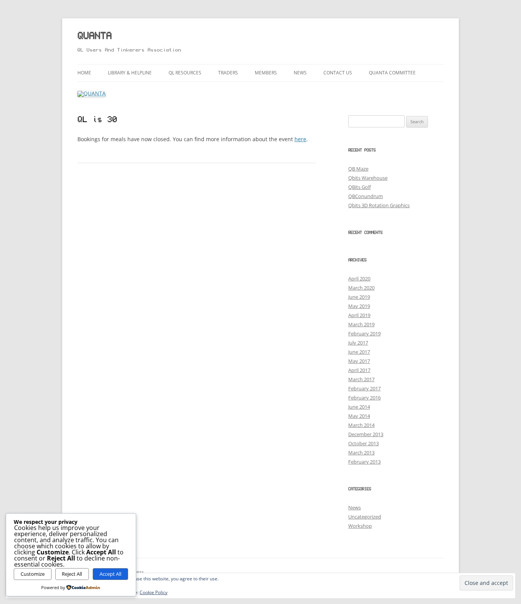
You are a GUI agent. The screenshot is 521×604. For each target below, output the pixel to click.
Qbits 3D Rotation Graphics (379, 205)
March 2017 (361, 379)
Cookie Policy (153, 592)
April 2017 (359, 370)
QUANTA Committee (392, 72)
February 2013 (364, 461)
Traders (228, 72)
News (300, 72)
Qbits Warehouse (368, 177)
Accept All (110, 573)
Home (84, 72)
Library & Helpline (130, 72)
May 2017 (359, 361)
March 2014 (361, 425)
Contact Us (337, 72)
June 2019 (359, 296)
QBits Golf (359, 187)
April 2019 (359, 315)
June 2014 (359, 406)
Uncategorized (364, 516)
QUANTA (94, 36)
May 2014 (359, 415)
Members (266, 72)
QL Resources (185, 72)
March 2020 (361, 287)
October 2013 (363, 443)
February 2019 (364, 333)
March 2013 (361, 452)
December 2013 (365, 434)
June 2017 (359, 351)
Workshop (360, 525)
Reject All (72, 573)
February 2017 (364, 388)
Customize (33, 573)
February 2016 (364, 397)
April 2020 (359, 278)
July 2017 (358, 342)
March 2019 (361, 324)
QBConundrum (365, 196)
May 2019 (359, 306)
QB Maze (358, 168)
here (300, 139)
